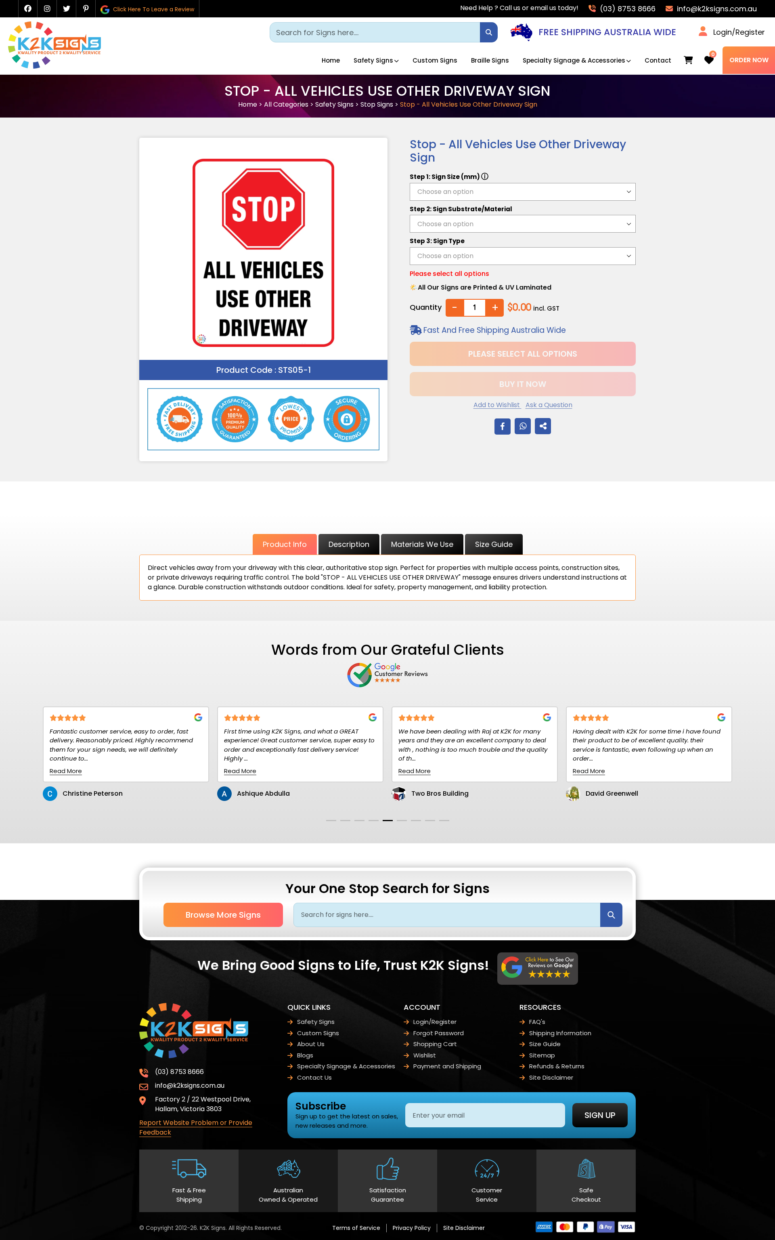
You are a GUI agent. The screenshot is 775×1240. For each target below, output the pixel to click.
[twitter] (66, 9)
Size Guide (494, 544)
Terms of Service (356, 1228)
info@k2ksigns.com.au (716, 9)
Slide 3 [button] (359, 820)
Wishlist (424, 1055)
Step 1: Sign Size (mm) (449, 176)
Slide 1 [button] (331, 820)
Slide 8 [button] (430, 820)
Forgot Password (438, 1033)
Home (331, 60)
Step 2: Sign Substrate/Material (461, 209)
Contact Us (314, 1077)
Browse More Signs (223, 915)
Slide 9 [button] (444, 820)
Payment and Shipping (447, 1066)
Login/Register (739, 32)
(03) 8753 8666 (627, 9)
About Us (311, 1044)
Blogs (305, 1055)
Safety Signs (373, 60)
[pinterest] (86, 9)
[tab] (331, 820)
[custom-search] (489, 32)
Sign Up (600, 1115)
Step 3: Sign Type (437, 241)
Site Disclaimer (551, 1077)
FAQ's (537, 1021)
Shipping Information (560, 1033)
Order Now (749, 60)
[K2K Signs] (54, 66)
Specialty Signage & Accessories (574, 60)
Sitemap (542, 1055)
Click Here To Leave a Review (152, 9)
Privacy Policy (412, 1228)
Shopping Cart (435, 1044)
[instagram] (47, 9)
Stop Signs (376, 104)
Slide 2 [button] (345, 820)
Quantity (426, 307)
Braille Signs (490, 60)
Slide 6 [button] (402, 820)
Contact (658, 60)
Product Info (285, 544)
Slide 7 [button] (416, 820)
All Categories (286, 104)
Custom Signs (435, 60)
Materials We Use (422, 544)
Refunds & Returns (556, 1066)
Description (349, 544)
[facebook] (27, 9)
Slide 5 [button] (388, 820)
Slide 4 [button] (374, 820)
